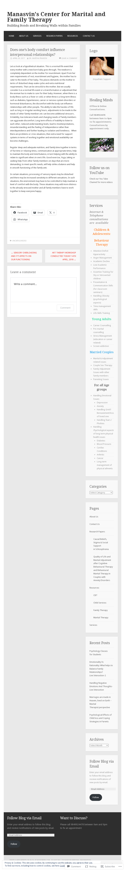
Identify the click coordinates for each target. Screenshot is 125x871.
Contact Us (89, 36)
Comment (65, 307)
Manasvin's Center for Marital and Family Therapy (56, 17)
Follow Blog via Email (24, 818)
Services (37, 36)
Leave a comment (69, 58)
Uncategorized (19, 241)
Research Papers (54, 36)
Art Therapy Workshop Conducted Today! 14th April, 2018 (63, 256)
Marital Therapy (100, 617)
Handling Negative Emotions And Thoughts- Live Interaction (101, 686)
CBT (95, 595)
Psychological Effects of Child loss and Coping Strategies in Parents (101, 718)
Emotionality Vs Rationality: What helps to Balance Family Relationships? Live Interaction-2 (101, 669)
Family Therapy (100, 610)
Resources (72, 36)
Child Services (99, 602)
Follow (96, 797)
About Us (23, 36)
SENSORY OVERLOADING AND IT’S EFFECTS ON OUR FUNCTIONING (24, 256)
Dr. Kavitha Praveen (38, 58)
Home (11, 36)
